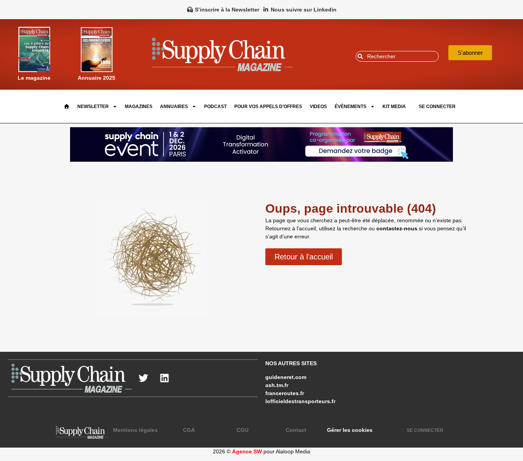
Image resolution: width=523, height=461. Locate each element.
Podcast (215, 106)
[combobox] (397, 56)
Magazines (138, 106)
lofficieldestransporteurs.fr (300, 401)
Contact (296, 430)
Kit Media (394, 106)
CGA (189, 430)
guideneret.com (285, 377)
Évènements (350, 106)
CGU (242, 430)
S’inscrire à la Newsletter (227, 10)
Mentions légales (135, 430)
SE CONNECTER (437, 106)
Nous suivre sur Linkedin (304, 10)
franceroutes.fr (284, 393)
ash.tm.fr (276, 385)
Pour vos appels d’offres (268, 106)
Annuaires (174, 106)
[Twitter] (143, 378)
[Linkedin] (164, 378)
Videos (318, 106)
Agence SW (247, 451)
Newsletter (93, 106)
